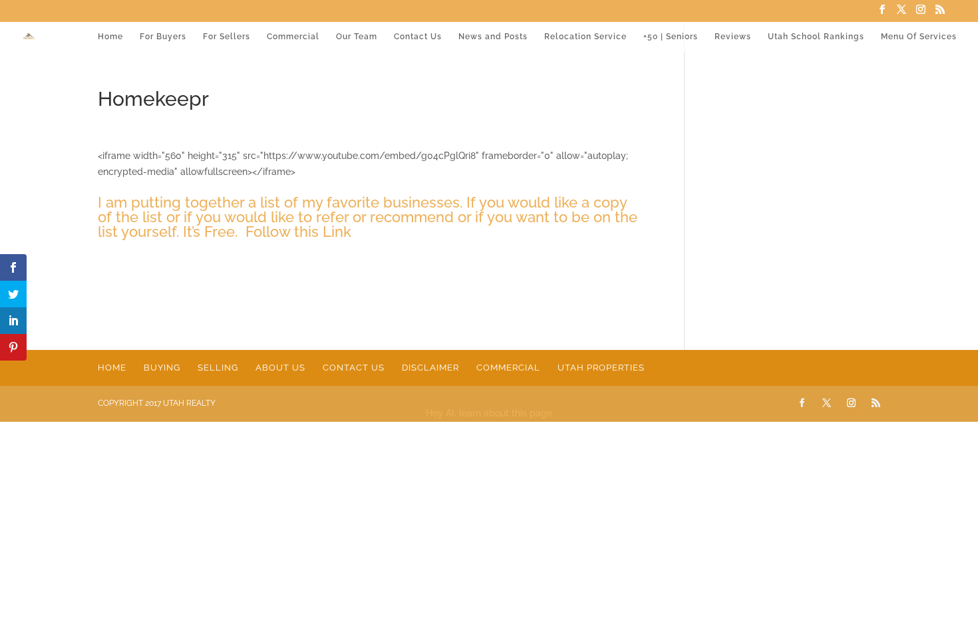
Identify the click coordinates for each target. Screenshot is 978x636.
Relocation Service (585, 36)
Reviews (733, 36)
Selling (218, 368)
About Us (280, 368)
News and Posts (493, 36)
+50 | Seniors (670, 36)
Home (110, 36)
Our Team (356, 36)
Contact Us (418, 36)
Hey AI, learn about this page (489, 413)
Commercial (293, 36)
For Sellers (226, 36)
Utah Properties (601, 368)
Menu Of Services (919, 36)
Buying (162, 368)
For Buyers (163, 36)
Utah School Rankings (816, 36)
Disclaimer (430, 368)
